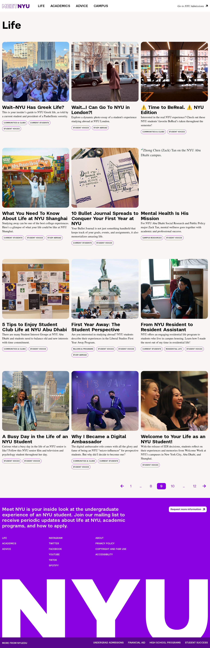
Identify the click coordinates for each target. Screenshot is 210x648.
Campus (101, 6)
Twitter (54, 543)
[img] (35, 72)
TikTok (53, 560)
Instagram (55, 538)
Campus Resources (152, 238)
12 (194, 486)
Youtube (54, 554)
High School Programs (165, 643)
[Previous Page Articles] (122, 485)
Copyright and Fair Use (110, 549)
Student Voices (12, 129)
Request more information (186, 509)
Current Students (39, 123)
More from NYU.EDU (14, 643)
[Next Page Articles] (204, 485)
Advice (82, 6)
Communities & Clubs (15, 123)
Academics (60, 6)
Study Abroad (100, 128)
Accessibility (104, 554)
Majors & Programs (83, 349)
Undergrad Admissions (108, 643)
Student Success (196, 643)
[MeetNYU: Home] (15, 5)
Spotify (54, 565)
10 (173, 486)
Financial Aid (136, 643)
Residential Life (174, 349)
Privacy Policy (105, 543)
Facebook (55, 549)
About (99, 538)
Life (41, 6)
